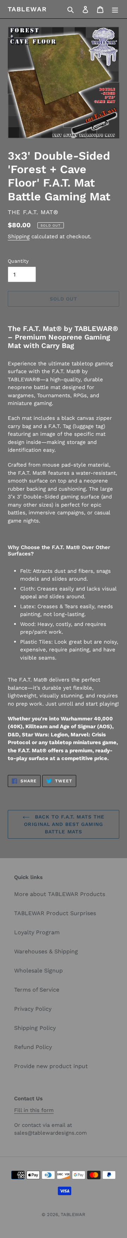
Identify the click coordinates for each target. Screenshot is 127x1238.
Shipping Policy (35, 1028)
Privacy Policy (33, 1008)
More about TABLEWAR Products (59, 894)
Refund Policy (33, 1047)
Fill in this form (34, 1110)
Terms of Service (36, 989)
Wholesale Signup (38, 970)
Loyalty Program (37, 932)
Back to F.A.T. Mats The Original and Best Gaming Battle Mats (64, 824)
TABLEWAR (27, 9)
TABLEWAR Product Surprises (55, 913)
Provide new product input (51, 1066)
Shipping (19, 236)
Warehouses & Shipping (46, 951)
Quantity (18, 261)
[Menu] (115, 9)
